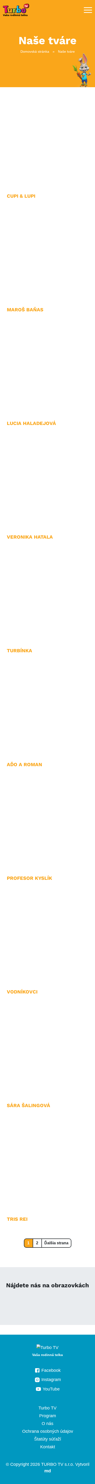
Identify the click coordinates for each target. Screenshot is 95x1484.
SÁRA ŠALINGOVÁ (28, 1105)
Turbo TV (47, 1408)
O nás (47, 1423)
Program (47, 1415)
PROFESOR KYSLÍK (29, 878)
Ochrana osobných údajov (47, 1431)
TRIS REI (17, 1219)
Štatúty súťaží (47, 1439)
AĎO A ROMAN (24, 764)
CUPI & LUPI (21, 196)
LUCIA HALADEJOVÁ (31, 423)
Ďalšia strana (56, 1243)
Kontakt (47, 1446)
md (47, 1470)
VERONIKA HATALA (30, 537)
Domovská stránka (34, 51)
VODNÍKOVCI (22, 992)
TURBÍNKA (19, 650)
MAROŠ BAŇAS (25, 310)
